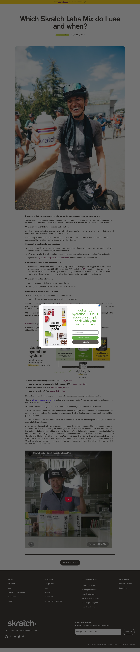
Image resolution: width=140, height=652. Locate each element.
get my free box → (85, 338)
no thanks (85, 342)
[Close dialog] (99, 306)
